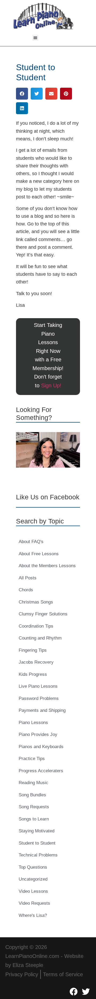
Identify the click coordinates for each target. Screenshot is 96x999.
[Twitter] (86, 991)
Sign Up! (51, 385)
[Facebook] (73, 991)
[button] (35, 38)
